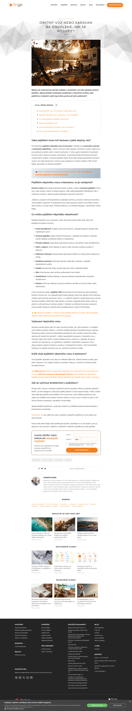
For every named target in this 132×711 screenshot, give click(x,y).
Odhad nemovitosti (20, 655)
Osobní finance (45, 506)
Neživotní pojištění (66, 19)
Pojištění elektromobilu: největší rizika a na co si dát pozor (86, 535)
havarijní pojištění (47, 459)
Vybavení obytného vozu (48, 123)
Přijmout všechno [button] (97, 705)
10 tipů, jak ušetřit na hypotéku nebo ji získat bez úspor (87, 568)
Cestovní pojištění (38, 504)
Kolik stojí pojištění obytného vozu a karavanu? (56, 127)
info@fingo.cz (102, 671)
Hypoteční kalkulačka (20, 627)
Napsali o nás (82, 504)
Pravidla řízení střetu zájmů (75, 651)
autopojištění (36, 459)
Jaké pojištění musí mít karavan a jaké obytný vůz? (58, 111)
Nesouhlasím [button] (117, 705)
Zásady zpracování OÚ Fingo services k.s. (22, 707)
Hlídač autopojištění (46, 638)
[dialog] (66, 705)
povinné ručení (59, 459)
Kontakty (97, 649)
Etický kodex (71, 661)
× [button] (130, 701)
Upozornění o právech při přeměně (77, 685)
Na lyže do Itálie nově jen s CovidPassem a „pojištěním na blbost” (41, 568)
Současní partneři (46, 649)
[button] (44, 709)
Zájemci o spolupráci (46, 651)
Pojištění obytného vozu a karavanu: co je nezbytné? (58, 115)
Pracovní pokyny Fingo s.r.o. (75, 674)
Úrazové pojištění (46, 630)
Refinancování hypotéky (21, 633)
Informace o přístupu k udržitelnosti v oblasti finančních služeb (77, 648)
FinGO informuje (52, 504)
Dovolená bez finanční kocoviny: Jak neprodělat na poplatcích (64, 601)
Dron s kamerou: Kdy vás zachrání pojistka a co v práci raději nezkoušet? (42, 535)
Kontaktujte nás (115, 5)
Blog (91, 5)
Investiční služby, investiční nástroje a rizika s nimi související (78, 657)
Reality (55, 506)
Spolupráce (100, 5)
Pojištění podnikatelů (47, 640)
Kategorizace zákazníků (74, 654)
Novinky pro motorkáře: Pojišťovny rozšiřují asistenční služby (62, 535)
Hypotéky (63, 504)
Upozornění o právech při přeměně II (78, 688)
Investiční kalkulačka (20, 646)
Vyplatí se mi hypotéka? (21, 638)
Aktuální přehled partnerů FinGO (76, 663)
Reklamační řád (72, 644)
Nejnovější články (99, 627)
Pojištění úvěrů (45, 633)
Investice (73, 5)
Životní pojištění (78, 506)
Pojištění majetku (46, 635)
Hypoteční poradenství (21, 635)
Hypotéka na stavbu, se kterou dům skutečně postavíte (62, 568)
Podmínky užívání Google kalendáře (77, 683)
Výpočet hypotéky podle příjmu (23, 630)
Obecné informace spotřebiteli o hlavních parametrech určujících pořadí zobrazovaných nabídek (79, 636)
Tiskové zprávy (65, 506)
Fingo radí (97, 630)
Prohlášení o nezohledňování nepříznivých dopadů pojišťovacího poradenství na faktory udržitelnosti (77, 678)
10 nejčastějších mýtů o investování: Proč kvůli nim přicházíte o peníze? (86, 601)
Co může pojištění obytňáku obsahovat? (54, 119)
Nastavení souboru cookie (75, 666)
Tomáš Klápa (68, 459)
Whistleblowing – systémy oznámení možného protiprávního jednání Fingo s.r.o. (78, 670)
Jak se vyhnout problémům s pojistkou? (54, 131)
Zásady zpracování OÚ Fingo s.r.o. (77, 627)
